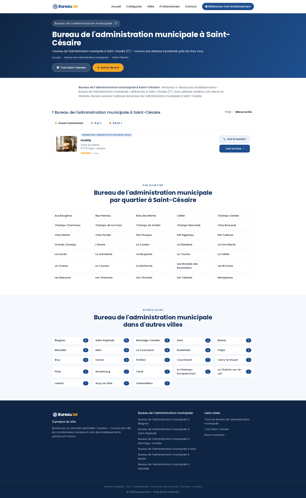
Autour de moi (110, 67)
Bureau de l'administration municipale (86, 57)
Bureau (68, 6)
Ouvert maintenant (70, 123)
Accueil (116, 6)
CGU (128, 486)
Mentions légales (114, 486)
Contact (191, 6)
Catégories (134, 6)
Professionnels (170, 6)
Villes (150, 6)
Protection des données (165, 486)
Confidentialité (140, 486)
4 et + (98, 123)
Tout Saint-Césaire (73, 67)
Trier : (229, 112)
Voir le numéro (236, 139)
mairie (86, 140)
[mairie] (66, 144)
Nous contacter (215, 435)
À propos (185, 486)
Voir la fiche (233, 148)
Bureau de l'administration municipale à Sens (167, 449)
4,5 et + (117, 123)
